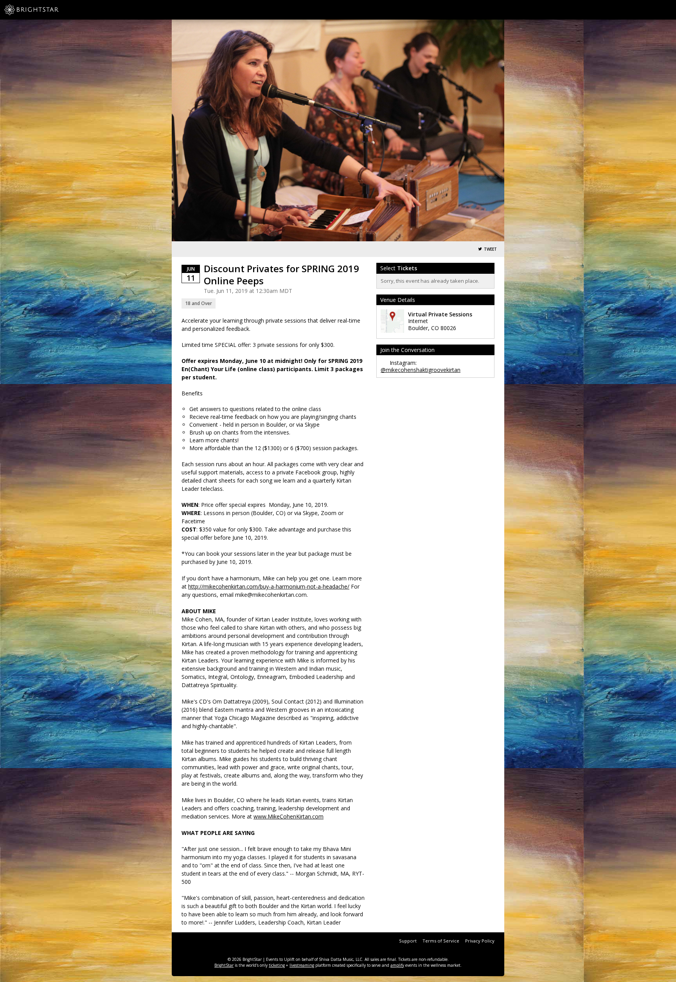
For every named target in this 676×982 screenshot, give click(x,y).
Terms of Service (440, 941)
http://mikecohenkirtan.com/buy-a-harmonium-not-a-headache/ (268, 586)
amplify (397, 965)
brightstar (43, 10)
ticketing (277, 965)
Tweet (490, 249)
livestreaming (301, 965)
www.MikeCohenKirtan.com (289, 816)
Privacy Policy (479, 941)
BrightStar (224, 965)
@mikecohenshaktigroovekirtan (420, 369)
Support (408, 941)
